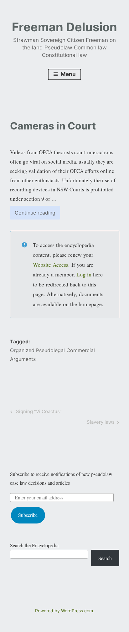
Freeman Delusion (64, 27)
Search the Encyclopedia (34, 545)
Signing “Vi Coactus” (37, 412)
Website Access (50, 264)
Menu (67, 74)
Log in (83, 274)
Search (105, 558)
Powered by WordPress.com (64, 610)
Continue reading (37, 214)
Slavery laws (101, 423)
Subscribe (28, 515)
